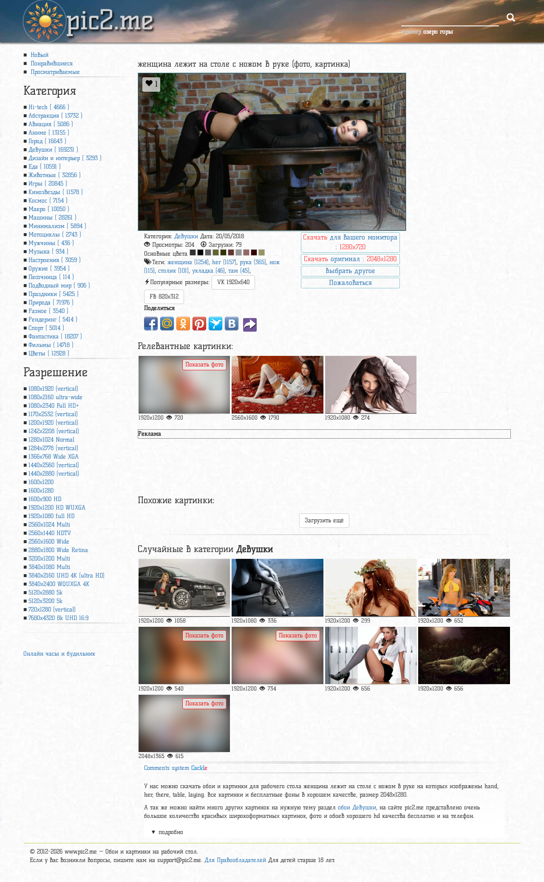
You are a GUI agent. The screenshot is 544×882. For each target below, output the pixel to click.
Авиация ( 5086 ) (50, 124)
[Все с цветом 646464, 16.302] (208, 252)
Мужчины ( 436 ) (51, 243)
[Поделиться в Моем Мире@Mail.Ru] (167, 323)
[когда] (370, 655)
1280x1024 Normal (51, 439)
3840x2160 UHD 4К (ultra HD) (66, 575)
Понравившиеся (50, 63)
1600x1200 (41, 482)
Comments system (175, 768)
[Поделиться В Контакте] (231, 323)
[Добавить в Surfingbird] (215, 323)
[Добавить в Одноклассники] (183, 323)
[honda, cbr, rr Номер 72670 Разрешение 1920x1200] (464, 587)
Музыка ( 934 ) (48, 251)
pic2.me (109, 12)
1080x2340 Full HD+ (53, 405)
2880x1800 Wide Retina (58, 550)
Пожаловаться (350, 283)
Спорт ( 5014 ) (46, 328)
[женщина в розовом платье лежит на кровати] (277, 655)
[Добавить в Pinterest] (199, 323)
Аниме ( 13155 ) (48, 132)
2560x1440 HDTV (49, 533)
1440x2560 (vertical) (53, 465)
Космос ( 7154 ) (48, 200)
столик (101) (173, 270)
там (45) (238, 270)
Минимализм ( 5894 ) (57, 226)
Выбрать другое (350, 271)
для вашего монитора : (350, 242)
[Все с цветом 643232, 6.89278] (231, 252)
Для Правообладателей (235, 860)
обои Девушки (357, 807)
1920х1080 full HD (51, 516)
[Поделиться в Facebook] (151, 323)
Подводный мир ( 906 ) (59, 285)
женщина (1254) (188, 262)
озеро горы (438, 31)
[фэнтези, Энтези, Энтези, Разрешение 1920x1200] (464, 655)
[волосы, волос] (370, 587)
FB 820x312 (164, 296)
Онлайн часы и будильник (59, 653)
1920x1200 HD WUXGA (56, 507)
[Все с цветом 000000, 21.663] (200, 252)
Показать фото (204, 364)
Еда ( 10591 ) (44, 166)
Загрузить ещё (324, 520)
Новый (38, 55)
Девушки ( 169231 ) (53, 149)
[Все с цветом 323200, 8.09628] (223, 252)
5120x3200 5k (45, 601)
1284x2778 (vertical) (53, 448)
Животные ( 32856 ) (54, 175)
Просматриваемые (54, 72)
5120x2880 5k (45, 592)
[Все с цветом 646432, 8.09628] (215, 252)
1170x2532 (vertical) (53, 414)
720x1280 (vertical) (52, 609)
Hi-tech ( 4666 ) (48, 107)
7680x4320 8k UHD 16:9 (58, 618)
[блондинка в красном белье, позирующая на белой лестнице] (184, 384)
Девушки (186, 236)
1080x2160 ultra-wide (55, 397)
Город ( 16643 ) (47, 141)
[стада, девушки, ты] (184, 655)
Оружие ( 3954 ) (49, 268)
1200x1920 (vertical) (53, 422)
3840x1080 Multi (49, 567)
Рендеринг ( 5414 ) (52, 319)
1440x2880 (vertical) (53, 473)
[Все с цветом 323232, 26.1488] (193, 252)
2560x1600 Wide (48, 541)
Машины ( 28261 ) (52, 217)
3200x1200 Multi (49, 558)
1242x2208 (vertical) (53, 431)
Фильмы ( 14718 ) (51, 345)
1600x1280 (41, 490)
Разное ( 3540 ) (48, 311)
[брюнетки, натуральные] (370, 384)
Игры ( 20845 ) (47, 183)
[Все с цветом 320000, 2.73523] (254, 252)
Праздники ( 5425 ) (53, 294)
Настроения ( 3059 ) (54, 260)
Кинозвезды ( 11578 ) (55, 192)
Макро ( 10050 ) (48, 209)
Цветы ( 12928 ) (48, 353)
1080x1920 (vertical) (53, 388)
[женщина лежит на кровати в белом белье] (277, 384)
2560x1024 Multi (49, 524)
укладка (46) (208, 270)
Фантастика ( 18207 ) (55, 336)
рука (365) (253, 262)
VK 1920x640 (233, 282)
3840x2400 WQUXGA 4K (58, 584)
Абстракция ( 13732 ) (55, 115)
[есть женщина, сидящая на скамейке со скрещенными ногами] (277, 587)
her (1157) (224, 262)
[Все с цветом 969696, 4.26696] (238, 252)
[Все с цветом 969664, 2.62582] (261, 252)
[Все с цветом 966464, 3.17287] (246, 252)
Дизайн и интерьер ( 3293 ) (65, 158)
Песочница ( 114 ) (51, 277)
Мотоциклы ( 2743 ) (54, 234)
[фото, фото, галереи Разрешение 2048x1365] (184, 723)
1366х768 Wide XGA (53, 456)
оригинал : (350, 259)
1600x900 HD (44, 499)
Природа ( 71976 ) (51, 302)
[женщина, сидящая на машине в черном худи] (184, 587)
